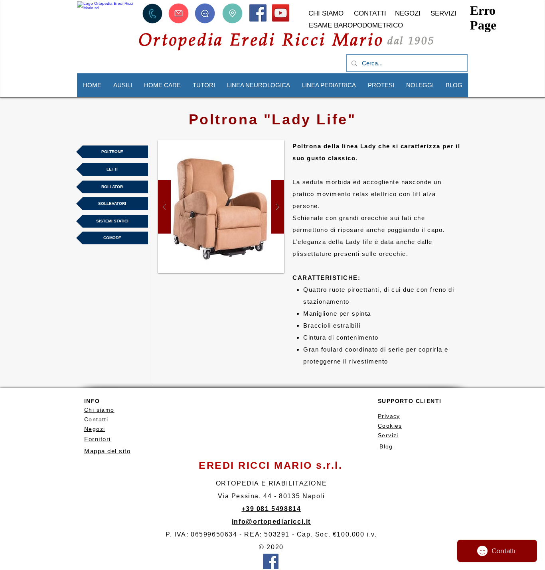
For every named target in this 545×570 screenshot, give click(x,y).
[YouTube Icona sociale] (280, 13)
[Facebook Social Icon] (258, 13)
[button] (152, 13)
